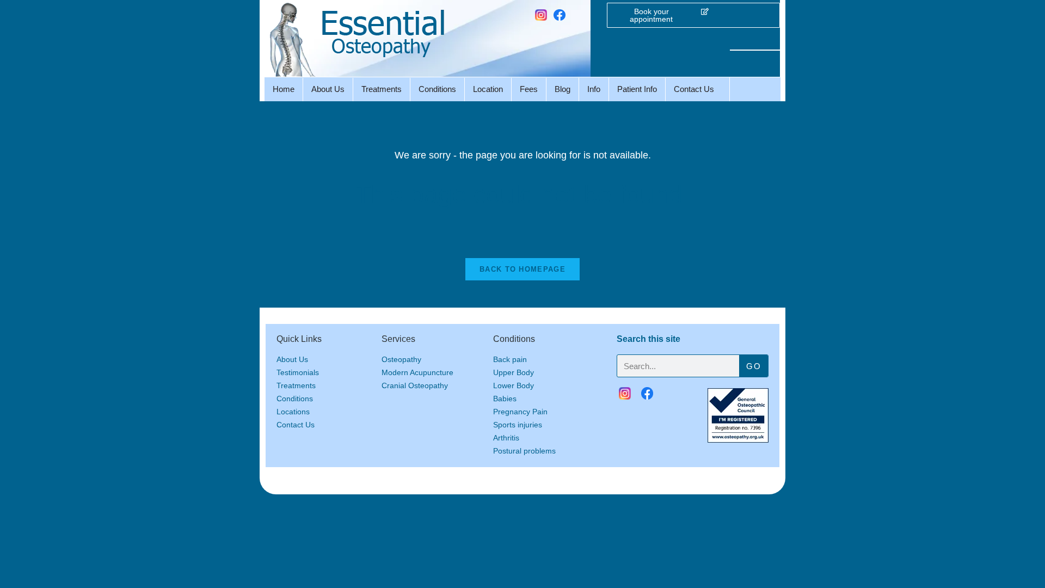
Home (283, 89)
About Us (328, 89)
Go (753, 366)
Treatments (381, 89)
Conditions (437, 89)
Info (593, 89)
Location (488, 89)
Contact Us (694, 89)
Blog (562, 89)
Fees (529, 89)
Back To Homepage (522, 269)
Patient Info (637, 89)
